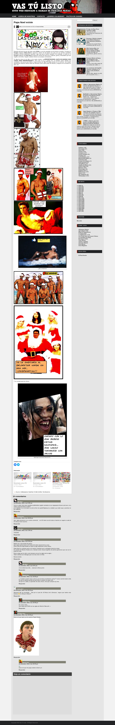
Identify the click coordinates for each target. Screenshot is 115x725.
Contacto (41, 16)
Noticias (81, 167)
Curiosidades (82, 157)
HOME (14, 16)
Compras (81, 153)
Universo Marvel (83, 243)
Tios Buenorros (46, 492)
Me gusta (81, 135)
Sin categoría (82, 174)
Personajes (82, 169)
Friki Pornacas (83, 162)
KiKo (20, 26)
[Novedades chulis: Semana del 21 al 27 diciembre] (61, 477)
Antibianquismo (24, 492)
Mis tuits (79, 220)
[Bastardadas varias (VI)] (42, 477)
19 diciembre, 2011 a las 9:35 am (23, 503)
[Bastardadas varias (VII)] (22, 477)
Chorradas (82, 149)
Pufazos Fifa (82, 170)
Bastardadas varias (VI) (39, 483)
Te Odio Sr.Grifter (38, 492)
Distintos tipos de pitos (95, 105)
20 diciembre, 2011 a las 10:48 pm (28, 602)
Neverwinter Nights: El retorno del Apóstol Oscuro (92, 85)
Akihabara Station (84, 229)
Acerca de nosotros (26, 16)
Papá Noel (31, 492)
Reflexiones (82, 171)
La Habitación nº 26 (84, 234)
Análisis (81, 147)
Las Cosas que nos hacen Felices (88, 236)
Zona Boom (82, 244)
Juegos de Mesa (83, 165)
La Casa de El (82, 233)
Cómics (81, 151)
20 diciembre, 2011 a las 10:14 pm (23, 590)
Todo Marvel (82, 240)
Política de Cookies (74, 16)
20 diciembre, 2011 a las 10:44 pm (28, 664)
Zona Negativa (83, 245)
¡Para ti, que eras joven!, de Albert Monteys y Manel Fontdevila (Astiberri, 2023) (91, 123)
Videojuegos (82, 175)
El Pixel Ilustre (83, 255)
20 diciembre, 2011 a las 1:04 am (23, 530)
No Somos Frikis (83, 239)
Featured (81, 159)
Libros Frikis (82, 166)
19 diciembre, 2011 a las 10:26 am (23, 518)
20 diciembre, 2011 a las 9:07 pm (28, 565)
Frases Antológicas (84, 161)
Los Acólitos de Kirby (85, 237)
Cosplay (81, 155)
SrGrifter (19, 540)
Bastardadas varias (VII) (20, 483)
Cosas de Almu (40, 26)
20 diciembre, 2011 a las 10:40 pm (23, 615)
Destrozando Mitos (84, 158)
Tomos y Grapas (83, 241)
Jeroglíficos (82, 163)
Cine (80, 150)
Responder (17, 511)
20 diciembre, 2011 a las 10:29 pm (28, 576)
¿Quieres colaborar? (55, 16)
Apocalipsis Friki (83, 230)
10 (69, 26)
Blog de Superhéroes (85, 232)
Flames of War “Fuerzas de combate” (92, 112)
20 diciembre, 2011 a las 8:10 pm (23, 541)
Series (80, 173)
